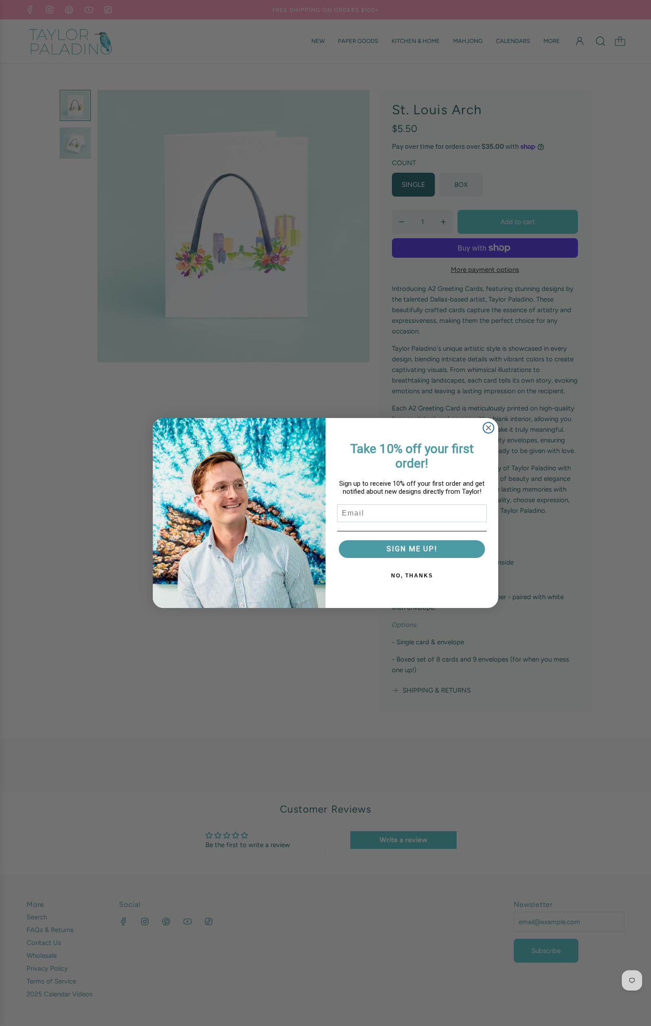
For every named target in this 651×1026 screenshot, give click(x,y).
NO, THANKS (412, 576)
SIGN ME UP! (412, 549)
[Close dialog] (488, 427)
